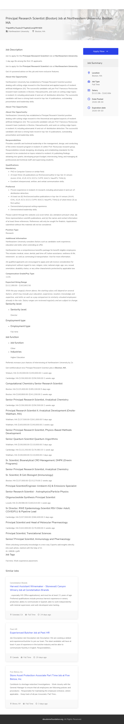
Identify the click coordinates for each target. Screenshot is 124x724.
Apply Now (99, 51)
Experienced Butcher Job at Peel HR (30, 632)
